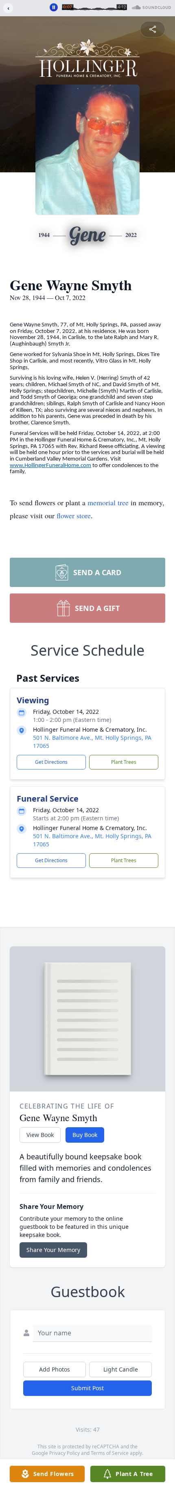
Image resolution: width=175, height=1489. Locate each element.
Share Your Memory (53, 1250)
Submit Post (87, 1388)
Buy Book (84, 1135)
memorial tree (108, 502)
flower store (74, 515)
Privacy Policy (64, 1453)
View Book (40, 1135)
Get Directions (51, 762)
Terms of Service (110, 1453)
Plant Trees (123, 762)
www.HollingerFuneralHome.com (50, 466)
